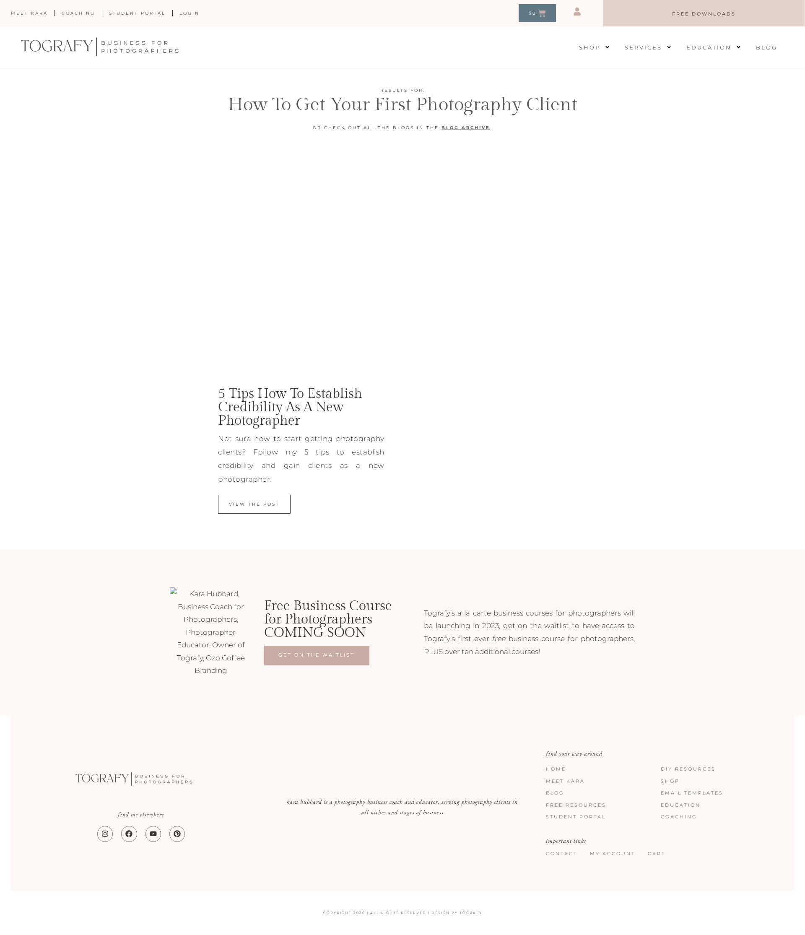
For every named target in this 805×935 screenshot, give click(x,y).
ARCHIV (472, 127)
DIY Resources (688, 769)
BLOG (450, 127)
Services (643, 47)
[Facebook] (129, 834)
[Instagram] (105, 834)
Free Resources (576, 805)
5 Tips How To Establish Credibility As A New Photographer (290, 407)
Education (709, 47)
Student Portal (137, 13)
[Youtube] (153, 834)
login (189, 13)
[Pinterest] (177, 834)
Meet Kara (29, 13)
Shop (589, 47)
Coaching (78, 13)
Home (556, 769)
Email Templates (692, 793)
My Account (612, 854)
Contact (561, 854)
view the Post (254, 504)
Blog (766, 47)
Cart (656, 854)
